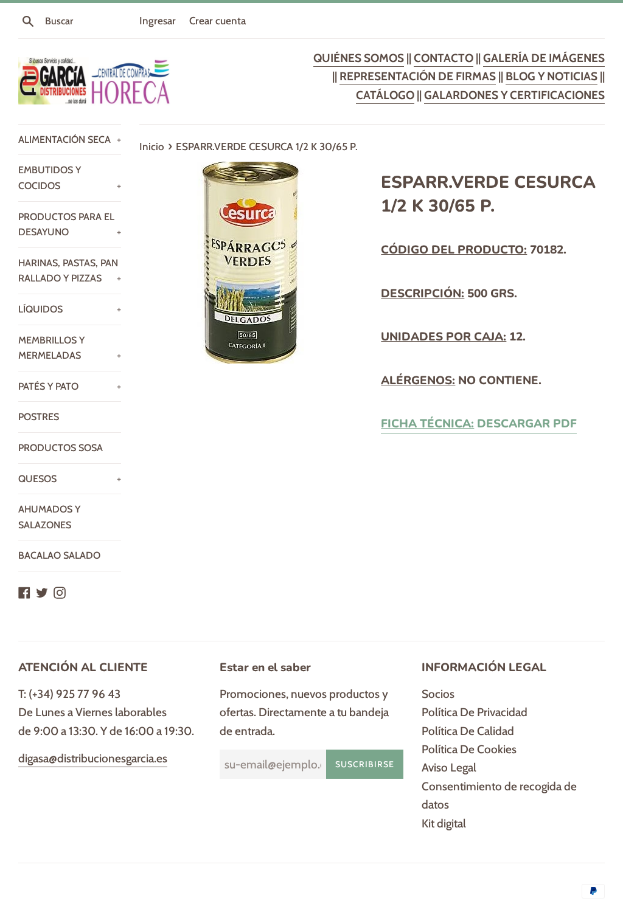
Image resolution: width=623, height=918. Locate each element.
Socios (438, 694)
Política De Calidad (468, 731)
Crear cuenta (217, 20)
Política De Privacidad (474, 712)
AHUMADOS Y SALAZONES (49, 517)
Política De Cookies (469, 749)
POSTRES (38, 417)
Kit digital (444, 823)
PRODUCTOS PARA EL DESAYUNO (69, 224)
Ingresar (157, 20)
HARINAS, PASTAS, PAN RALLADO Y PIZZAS (69, 271)
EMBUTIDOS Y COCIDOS (69, 178)
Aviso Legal (449, 768)
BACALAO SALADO (59, 555)
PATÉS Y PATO (69, 386)
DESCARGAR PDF (479, 424)
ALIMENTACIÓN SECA (69, 139)
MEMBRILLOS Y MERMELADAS (69, 348)
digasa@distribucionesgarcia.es (92, 758)
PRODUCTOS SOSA (60, 448)
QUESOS (69, 479)
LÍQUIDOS (69, 309)
